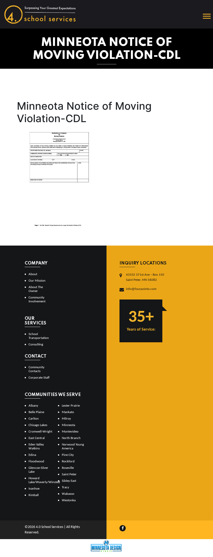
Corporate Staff (39, 377)
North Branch (71, 438)
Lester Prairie (71, 405)
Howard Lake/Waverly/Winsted (41, 480)
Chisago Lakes (38, 425)
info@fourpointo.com (141, 289)
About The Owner (36, 289)
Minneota (68, 425)
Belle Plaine (36, 412)
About (33, 274)
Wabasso (68, 494)
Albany (33, 405)
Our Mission (37, 280)
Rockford (68, 461)
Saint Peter (69, 474)
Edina (32, 455)
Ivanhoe (34, 488)
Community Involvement (37, 299)
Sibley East (69, 481)
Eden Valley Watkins (36, 446)
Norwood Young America (73, 446)
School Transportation (39, 336)
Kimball (34, 495)
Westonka (69, 500)
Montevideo (70, 431)
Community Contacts (36, 369)
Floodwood (36, 461)
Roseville (68, 468)
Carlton (34, 418)
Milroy (66, 418)
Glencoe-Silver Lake (38, 470)
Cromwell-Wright (40, 431)
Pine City (68, 455)
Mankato (68, 412)
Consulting (36, 344)
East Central (37, 438)
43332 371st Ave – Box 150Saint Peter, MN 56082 (145, 277)
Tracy (65, 487)
